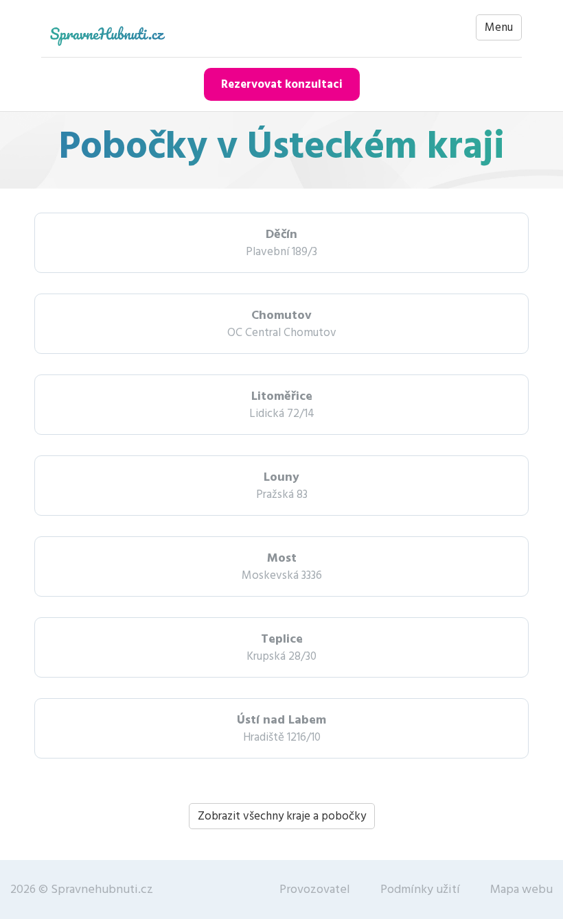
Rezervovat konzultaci (282, 84)
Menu (499, 27)
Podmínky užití (420, 889)
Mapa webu (521, 889)
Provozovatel (314, 889)
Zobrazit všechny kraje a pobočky (282, 816)
